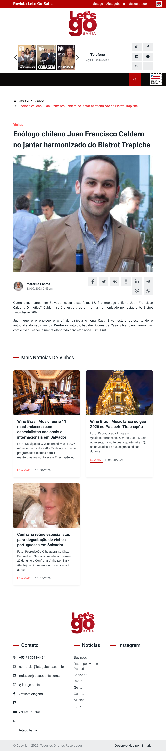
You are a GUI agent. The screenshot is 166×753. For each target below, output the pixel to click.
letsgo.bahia (28, 730)
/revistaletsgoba (31, 694)
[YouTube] (148, 57)
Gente (78, 687)
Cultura (79, 693)
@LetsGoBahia (30, 712)
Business (80, 657)
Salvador (80, 675)
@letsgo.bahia (29, 684)
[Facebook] (148, 47)
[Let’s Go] (83, 623)
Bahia (78, 681)
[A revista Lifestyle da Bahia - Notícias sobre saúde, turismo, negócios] (83, 24)
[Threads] (148, 66)
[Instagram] (137, 47)
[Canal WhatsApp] (137, 66)
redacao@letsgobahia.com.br (40, 675)
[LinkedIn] (137, 57)
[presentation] (15, 58)
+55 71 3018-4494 (32, 657)
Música (79, 700)
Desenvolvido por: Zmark (133, 745)
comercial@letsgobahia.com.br (41, 666)
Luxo (77, 706)
